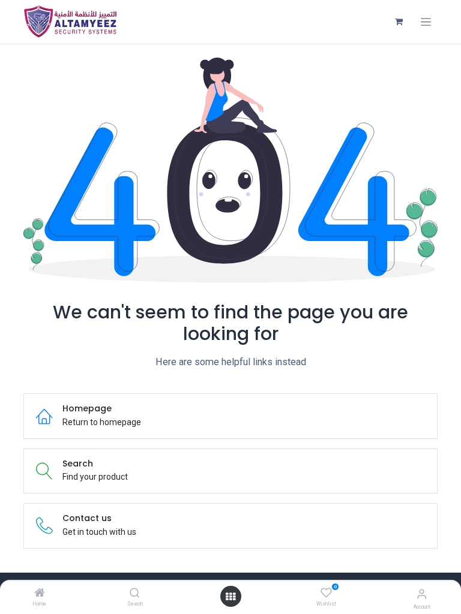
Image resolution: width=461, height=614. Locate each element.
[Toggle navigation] (426, 22)
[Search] (134, 593)
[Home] (39, 593)
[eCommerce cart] (398, 21)
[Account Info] (421, 594)
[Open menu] (230, 596)
